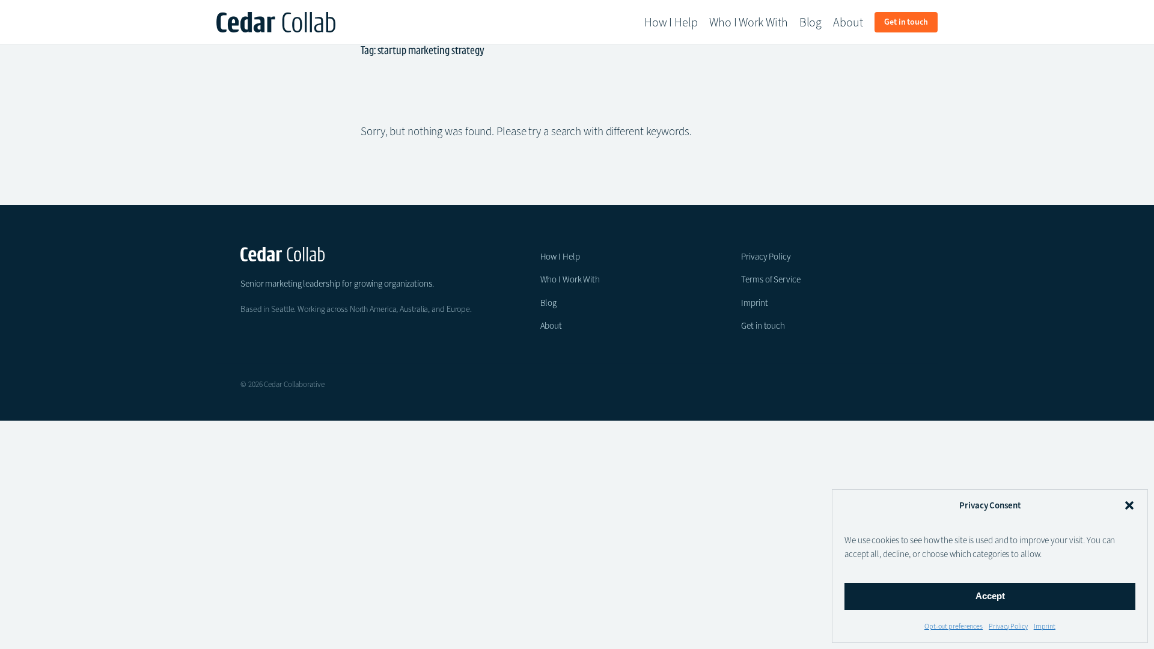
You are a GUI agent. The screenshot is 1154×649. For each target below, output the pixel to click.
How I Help (560, 256)
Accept (990, 596)
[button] (1129, 505)
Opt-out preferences (953, 626)
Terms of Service (770, 279)
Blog (548, 302)
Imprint (1044, 626)
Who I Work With (570, 279)
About (551, 325)
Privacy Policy (1008, 626)
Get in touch (763, 325)
